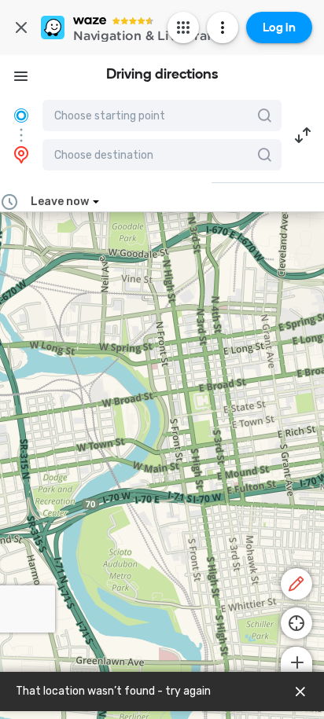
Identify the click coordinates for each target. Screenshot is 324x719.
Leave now (60, 201)
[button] (302, 135)
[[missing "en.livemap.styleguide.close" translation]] (300, 691)
